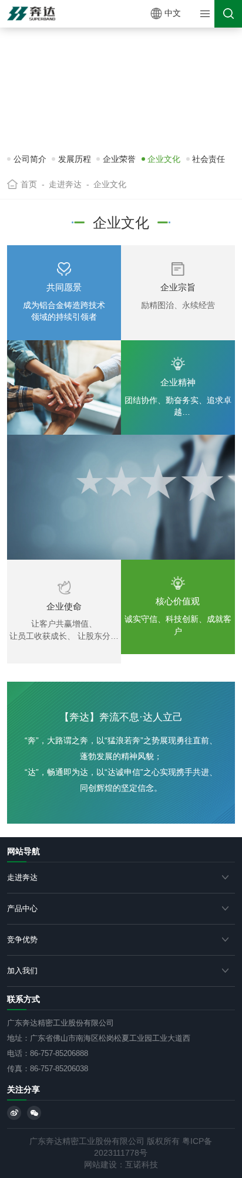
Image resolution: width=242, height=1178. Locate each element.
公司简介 (30, 159)
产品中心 (22, 908)
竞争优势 (22, 939)
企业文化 (163, 159)
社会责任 (208, 159)
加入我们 (22, 970)
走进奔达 (22, 877)
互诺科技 (141, 1164)
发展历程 (74, 159)
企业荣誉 (119, 159)
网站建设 (100, 1164)
